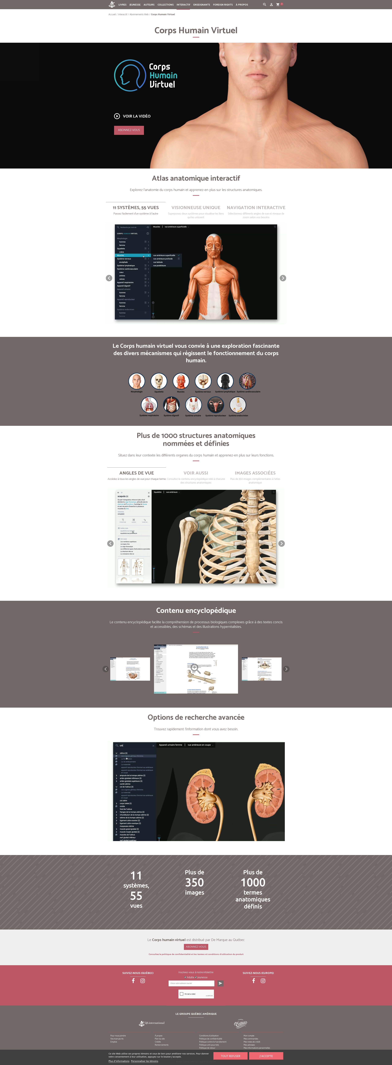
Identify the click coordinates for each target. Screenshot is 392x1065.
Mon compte (249, 1036)
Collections (166, 5)
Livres (122, 5)
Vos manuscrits (116, 1039)
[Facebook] (133, 982)
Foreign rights (223, 5)
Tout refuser (230, 1056)
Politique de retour (207, 1048)
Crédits (158, 1042)
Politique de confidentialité (210, 1039)
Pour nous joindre (118, 1036)
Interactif (183, 5)
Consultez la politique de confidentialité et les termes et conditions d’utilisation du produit (196, 954)
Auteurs (149, 5)
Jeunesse (135, 5)
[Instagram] (142, 982)
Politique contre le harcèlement (212, 1042)
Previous (105, 669)
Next (286, 669)
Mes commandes (251, 1039)
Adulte (190, 978)
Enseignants (201, 5)
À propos (242, 5)
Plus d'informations (119, 1061)
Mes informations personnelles (257, 1048)
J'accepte (266, 1056)
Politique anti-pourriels (209, 1045)
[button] (283, 278)
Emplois (113, 1042)
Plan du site (160, 1039)
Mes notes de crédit (252, 1042)
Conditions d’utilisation (209, 1036)
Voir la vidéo (132, 116)
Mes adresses (249, 1045)
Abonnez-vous (129, 130)
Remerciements (161, 1045)
